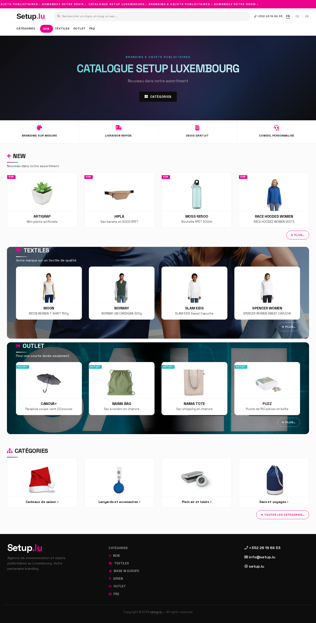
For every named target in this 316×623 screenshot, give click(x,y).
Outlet (32, 346)
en (307, 16)
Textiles (35, 250)
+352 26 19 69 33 (269, 16)
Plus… (299, 235)
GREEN (117, 579)
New (19, 156)
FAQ (92, 28)
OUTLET (79, 28)
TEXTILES (62, 28)
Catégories (30, 451)
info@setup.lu (262, 557)
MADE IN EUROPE (126, 571)
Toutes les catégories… (284, 515)
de (297, 16)
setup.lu (256, 566)
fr (288, 16)
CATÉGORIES (26, 28)
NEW (46, 28)
